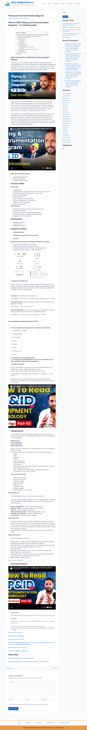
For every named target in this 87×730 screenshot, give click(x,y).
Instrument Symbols (22, 52)
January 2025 (66, 95)
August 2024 (66, 102)
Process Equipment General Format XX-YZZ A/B (29, 49)
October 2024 (66, 98)
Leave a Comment (12, 18)
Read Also (19, 53)
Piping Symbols (22, 50)
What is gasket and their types (27, 661)
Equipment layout (23, 45)
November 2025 (67, 93)
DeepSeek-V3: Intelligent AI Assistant (71, 27)
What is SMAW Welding (13, 661)
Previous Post (9, 668)
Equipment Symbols (22, 44)
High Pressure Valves (71, 72)
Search (64, 12)
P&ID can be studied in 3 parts (24, 37)
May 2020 (65, 132)
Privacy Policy (50, 722)
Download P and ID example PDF (16, 635)
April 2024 (65, 109)
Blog (64, 148)
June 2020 (65, 130)
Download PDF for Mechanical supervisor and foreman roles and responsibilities (27, 642)
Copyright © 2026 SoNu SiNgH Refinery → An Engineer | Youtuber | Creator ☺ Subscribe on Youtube (43, 727)
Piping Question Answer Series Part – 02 (18, 647)
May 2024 (65, 107)
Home (19, 722)
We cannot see (23, 41)
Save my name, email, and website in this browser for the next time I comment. (29, 704)
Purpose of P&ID (22, 38)
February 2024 (66, 114)
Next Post (56, 668)
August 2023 (66, 125)
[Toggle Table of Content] (46, 33)
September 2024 (67, 100)
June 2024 (65, 105)
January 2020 (66, 135)
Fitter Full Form (66, 37)
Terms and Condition (64, 722)
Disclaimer (39, 722)
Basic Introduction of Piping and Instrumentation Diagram (29, 36)
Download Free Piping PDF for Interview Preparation (21, 658)
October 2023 (66, 123)
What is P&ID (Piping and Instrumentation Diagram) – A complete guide (32, 34)
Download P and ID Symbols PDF (16, 639)
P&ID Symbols (21, 42)
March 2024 (65, 112)
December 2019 (66, 137)
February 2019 (66, 139)
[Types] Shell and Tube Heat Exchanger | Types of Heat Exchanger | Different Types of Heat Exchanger (73, 48)
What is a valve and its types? (42, 661)
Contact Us (28, 722)
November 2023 (67, 121)
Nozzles (22, 48)
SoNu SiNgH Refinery (22, 2)
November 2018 (66, 142)
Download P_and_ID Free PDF (15, 632)
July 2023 (65, 128)
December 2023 (66, 119)
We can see (22, 40)
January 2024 (66, 116)
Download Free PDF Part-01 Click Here (17, 650)
